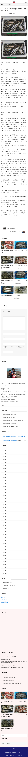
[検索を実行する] (25, 405)
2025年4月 (5, 492)
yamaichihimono (22, 436)
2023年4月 (5, 564)
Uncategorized (5, 13)
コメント (5, 315)
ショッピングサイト (6, 751)
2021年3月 (5, 570)
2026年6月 (5, 450)
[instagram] (13, 748)
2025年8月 (5, 480)
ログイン (3, 597)
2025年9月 (5, 477)
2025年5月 (5, 489)
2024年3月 (5, 531)
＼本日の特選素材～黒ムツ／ (8, 417)
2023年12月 (5, 540)
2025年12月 (5, 468)
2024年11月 (5, 507)
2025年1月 (5, 501)
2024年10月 (5, 510)
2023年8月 (5, 552)
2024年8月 (5, 516)
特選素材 (6, 588)
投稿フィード (4, 599)
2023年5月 (5, 561)
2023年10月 (5, 546)
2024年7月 (5, 519)
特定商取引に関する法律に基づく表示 (18, 751)
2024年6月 (5, 522)
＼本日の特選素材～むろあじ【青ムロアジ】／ (12, 420)
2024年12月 (5, 504)
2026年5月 (5, 453)
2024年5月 (5, 525)
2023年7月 (5, 555)
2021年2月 (5, 573)
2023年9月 (5, 549)
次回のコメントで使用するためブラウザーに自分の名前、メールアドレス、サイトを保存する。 (14, 347)
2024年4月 (5, 528)
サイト (4, 342)
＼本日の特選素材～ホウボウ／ (9, 423)
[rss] (15, 748)
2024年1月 (5, 537)
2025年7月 (5, 483)
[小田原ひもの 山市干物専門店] (14, 1)
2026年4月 (5, 456)
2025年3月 (5, 495)
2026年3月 (5, 459)
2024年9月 (5, 513)
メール (4, 337)
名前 (4, 332)
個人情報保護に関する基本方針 (10, 752)
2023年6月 (5, 558)
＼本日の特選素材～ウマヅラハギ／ (10, 426)
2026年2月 (5, 462)
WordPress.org (4, 602)
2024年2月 (5, 534)
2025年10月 (5, 474)
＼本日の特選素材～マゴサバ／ (9, 414)
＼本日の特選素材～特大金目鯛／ (9, 436)
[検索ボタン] (1, 1)
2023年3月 (5, 567)
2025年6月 (5, 486)
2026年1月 (5, 465)
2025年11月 (5, 471)
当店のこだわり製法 (20, 752)
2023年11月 (5, 543)
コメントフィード (5, 601)
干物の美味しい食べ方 (9, 585)
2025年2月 (5, 498)
